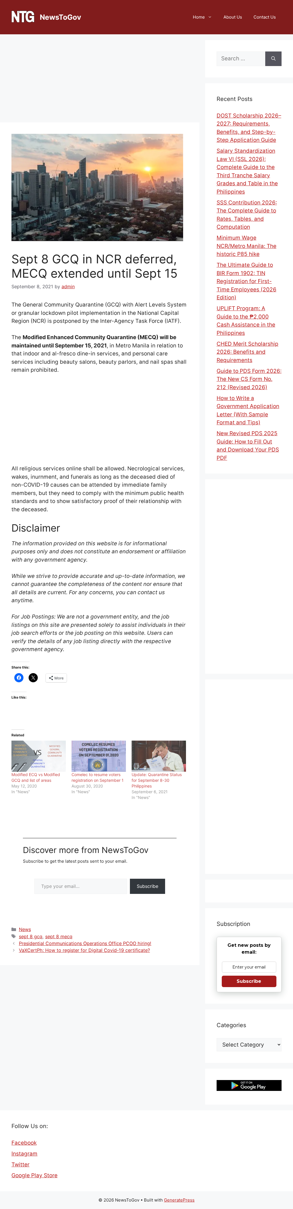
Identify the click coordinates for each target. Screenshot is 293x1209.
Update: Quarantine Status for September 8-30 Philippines (157, 780)
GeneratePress (179, 1200)
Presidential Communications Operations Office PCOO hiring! (85, 943)
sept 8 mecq (58, 936)
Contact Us (265, 17)
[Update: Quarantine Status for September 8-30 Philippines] (159, 756)
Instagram (24, 1153)
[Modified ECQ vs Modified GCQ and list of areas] (38, 756)
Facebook (24, 1143)
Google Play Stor (32, 1175)
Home (199, 17)
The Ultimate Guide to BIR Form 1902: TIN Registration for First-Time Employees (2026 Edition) (246, 281)
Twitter (20, 1164)
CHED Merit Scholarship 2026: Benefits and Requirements (247, 352)
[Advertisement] (99, 80)
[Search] (273, 58)
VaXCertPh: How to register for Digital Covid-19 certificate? (84, 950)
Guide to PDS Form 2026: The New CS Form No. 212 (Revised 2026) (249, 379)
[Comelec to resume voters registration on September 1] (99, 756)
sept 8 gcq (30, 936)
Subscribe (147, 886)
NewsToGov (60, 17)
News (25, 929)
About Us (232, 17)
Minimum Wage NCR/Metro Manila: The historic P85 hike (246, 245)
